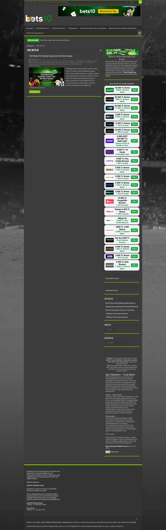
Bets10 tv (82, 62)
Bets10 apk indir (130, 72)
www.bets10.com (111, 290)
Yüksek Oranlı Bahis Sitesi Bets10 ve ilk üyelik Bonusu (58, 40)
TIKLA (134, 99)
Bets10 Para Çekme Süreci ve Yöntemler (93, 28)
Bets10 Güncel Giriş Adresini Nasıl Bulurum (122, 28)
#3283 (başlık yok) (30, 2)
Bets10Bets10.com (42, 28)
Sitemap (66, 522)
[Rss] (127, 2)
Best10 (95, 61)
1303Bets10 (88, 61)
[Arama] (140, 2)
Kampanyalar (72, 28)
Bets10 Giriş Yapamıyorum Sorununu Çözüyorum (54, 2)
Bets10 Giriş (57, 522)
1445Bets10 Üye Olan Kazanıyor (116, 317)
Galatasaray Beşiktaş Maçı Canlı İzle (51, 64)
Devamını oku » (34, 92)
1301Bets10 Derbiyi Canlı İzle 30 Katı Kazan (50, 56)
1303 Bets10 (80, 61)
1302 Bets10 (63, 61)
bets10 (31, 62)
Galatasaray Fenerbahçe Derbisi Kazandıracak (121, 307)
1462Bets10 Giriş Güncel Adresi (116, 314)
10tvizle (47, 61)
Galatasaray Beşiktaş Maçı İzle (72, 64)
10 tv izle (41, 61)
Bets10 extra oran (51, 62)
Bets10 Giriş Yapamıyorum (35, 33)
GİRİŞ (135, 90)
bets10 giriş (61, 62)
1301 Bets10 (55, 61)
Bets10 (49, 522)
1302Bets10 (72, 61)
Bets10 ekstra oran (40, 62)
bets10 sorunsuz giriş (72, 62)
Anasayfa (30, 46)
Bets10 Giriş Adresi (58, 28)
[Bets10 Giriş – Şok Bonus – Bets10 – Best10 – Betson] (39, 18)
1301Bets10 (34, 61)
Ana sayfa (29, 28)
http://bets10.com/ (112, 278)
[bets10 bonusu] (99, 11)
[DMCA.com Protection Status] (112, 452)
